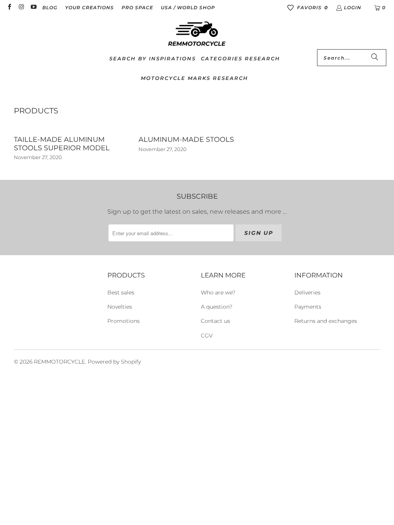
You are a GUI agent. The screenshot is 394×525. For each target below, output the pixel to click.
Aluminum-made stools (186, 139)
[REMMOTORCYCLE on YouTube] (33, 7)
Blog (49, 7)
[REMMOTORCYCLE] (197, 34)
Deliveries (307, 292)
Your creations (89, 7)
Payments (307, 306)
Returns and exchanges (325, 320)
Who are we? (218, 292)
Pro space (137, 7)
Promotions (123, 320)
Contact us (215, 320)
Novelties (119, 306)
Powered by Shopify (114, 361)
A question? (216, 306)
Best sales (120, 292)
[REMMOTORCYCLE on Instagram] (21, 7)
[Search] (374, 57)
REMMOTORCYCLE (59, 361)
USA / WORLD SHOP (188, 7)
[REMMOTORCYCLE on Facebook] (9, 7)
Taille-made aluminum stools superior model (62, 143)
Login (352, 7)
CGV (207, 335)
